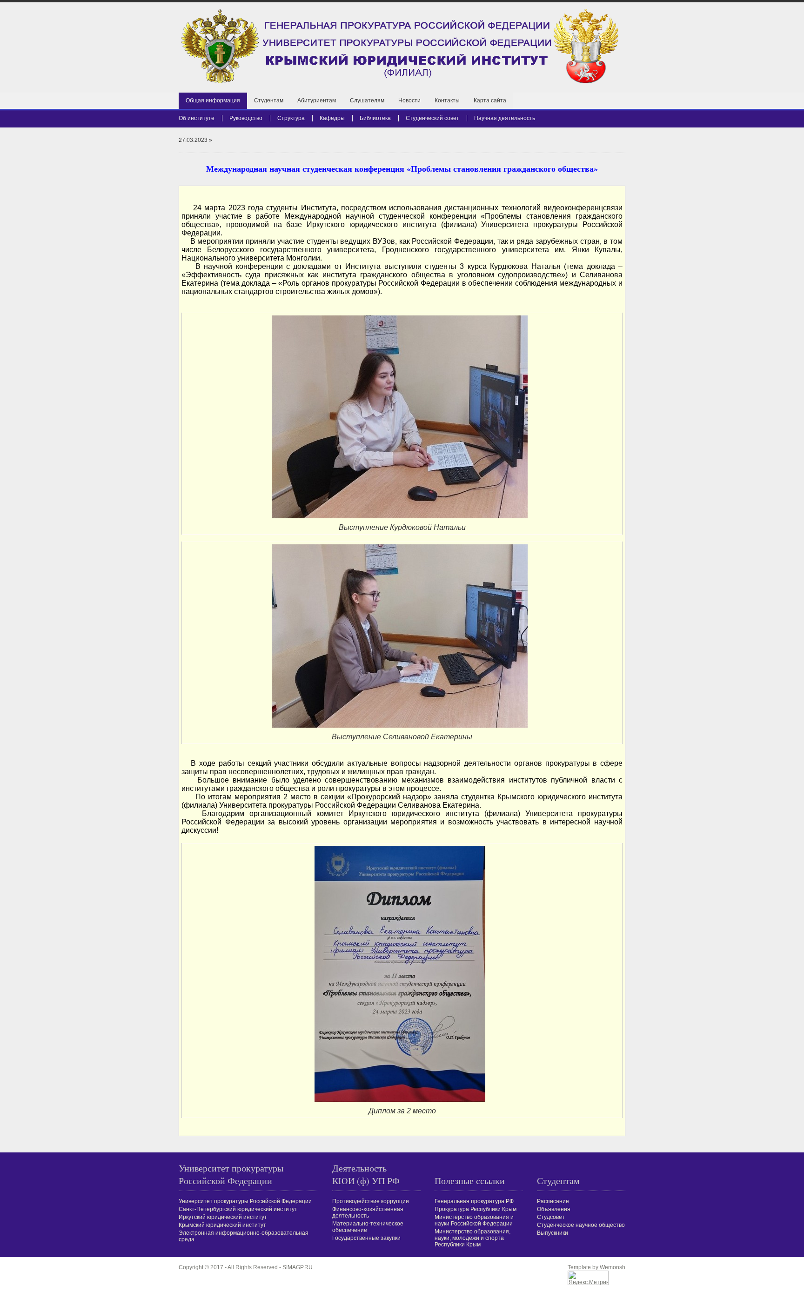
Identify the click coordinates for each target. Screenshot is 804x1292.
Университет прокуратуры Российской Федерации (245, 1201)
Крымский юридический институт (222, 1225)
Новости (409, 100)
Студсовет (551, 1217)
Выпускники (552, 1233)
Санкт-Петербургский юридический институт (238, 1209)
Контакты (447, 100)
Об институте (196, 118)
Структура (291, 118)
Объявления (553, 1209)
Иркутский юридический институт (223, 1217)
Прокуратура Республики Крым (475, 1209)
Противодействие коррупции (370, 1201)
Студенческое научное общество (581, 1225)
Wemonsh (612, 1267)
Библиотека (375, 118)
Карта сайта (490, 100)
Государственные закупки (366, 1238)
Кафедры (332, 118)
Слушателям (367, 100)
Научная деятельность (504, 118)
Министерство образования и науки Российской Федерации (474, 1220)
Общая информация (213, 100)
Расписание (553, 1201)
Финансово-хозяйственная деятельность (367, 1212)
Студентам (268, 100)
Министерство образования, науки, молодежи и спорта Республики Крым (472, 1238)
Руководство (245, 118)
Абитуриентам (316, 100)
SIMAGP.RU (297, 1267)
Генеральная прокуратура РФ (474, 1201)
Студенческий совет (432, 118)
